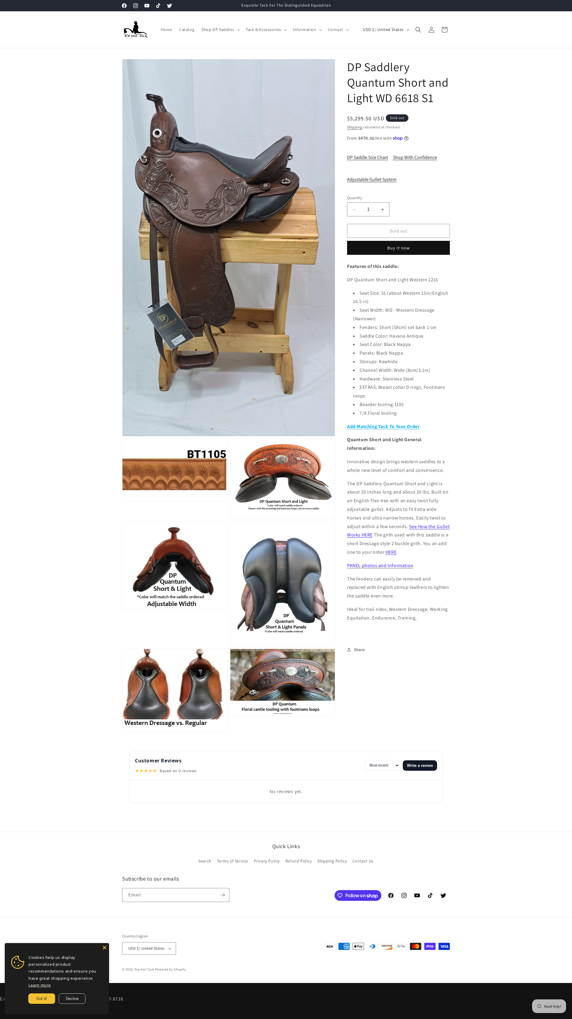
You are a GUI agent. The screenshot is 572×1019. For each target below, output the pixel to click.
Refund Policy (298, 861)
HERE (391, 552)
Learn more (40, 985)
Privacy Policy (267, 861)
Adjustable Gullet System (372, 179)
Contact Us (363, 861)
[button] (220, 29)
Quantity (354, 197)
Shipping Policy (332, 861)
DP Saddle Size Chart (367, 157)
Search (205, 861)
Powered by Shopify (170, 969)
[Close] (105, 948)
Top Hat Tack (144, 969)
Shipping (354, 127)
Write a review (420, 765)
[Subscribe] (222, 895)
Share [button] (359, 649)
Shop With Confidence (415, 157)
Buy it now (398, 248)
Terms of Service (232, 861)
